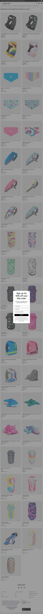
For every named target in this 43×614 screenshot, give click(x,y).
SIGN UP (21, 315)
